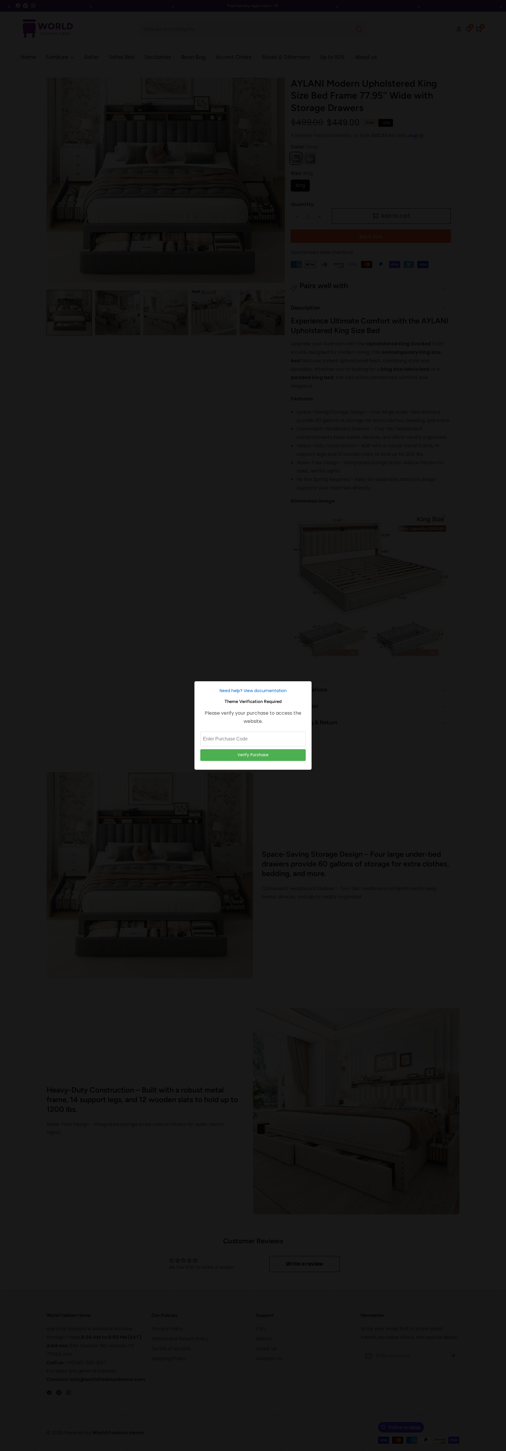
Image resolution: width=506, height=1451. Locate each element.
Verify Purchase (253, 755)
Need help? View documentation (253, 691)
